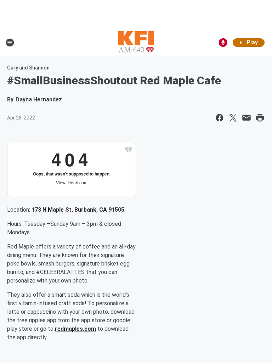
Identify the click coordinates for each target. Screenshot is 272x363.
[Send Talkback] (223, 42)
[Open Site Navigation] (10, 42)
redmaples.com (75, 328)
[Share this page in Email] (246, 118)
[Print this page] (260, 118)
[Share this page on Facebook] (220, 118)
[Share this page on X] (233, 118)
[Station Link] (136, 42)
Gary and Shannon (28, 68)
